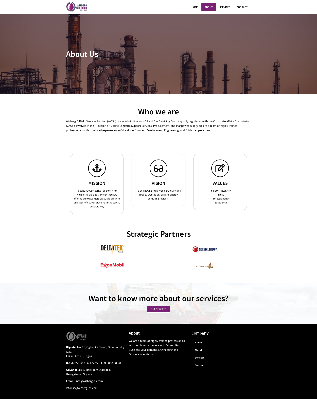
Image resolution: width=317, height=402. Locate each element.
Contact (242, 7)
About (209, 7)
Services (224, 7)
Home (195, 7)
